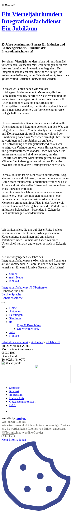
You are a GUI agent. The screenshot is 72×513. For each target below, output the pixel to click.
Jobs (12, 332)
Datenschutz (16, 398)
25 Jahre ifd (53, 342)
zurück (13, 274)
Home (13, 308)
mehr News (16, 277)
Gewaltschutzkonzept (22, 401)
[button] (3, 302)
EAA (12, 405)
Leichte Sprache (11, 294)
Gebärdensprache (12, 298)
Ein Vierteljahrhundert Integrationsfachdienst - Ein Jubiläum (33, 21)
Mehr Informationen (14, 439)
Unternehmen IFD (28, 328)
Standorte (15, 318)
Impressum (15, 394)
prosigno (21, 418)
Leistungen (16, 314)
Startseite (14, 387)
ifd (10, 321)
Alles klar (8, 436)
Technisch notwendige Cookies (24, 432)
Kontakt (14, 281)
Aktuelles (15, 311)
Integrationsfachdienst (15, 342)
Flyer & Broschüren (29, 325)
